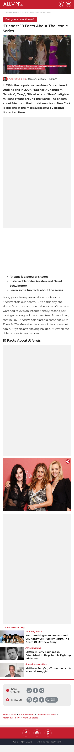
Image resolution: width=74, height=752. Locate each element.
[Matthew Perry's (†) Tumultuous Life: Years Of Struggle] (12, 670)
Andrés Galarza (17, 79)
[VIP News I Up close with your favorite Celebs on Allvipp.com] (31, 4)
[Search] (61, 4)
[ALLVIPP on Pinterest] (48, 733)
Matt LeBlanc (30, 717)
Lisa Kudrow (26, 714)
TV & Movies (13, 12)
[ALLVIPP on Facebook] (25, 733)
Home (5, 12)
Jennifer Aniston (46, 714)
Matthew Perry (11, 717)
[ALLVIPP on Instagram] (37, 733)
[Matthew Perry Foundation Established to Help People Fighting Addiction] (12, 654)
